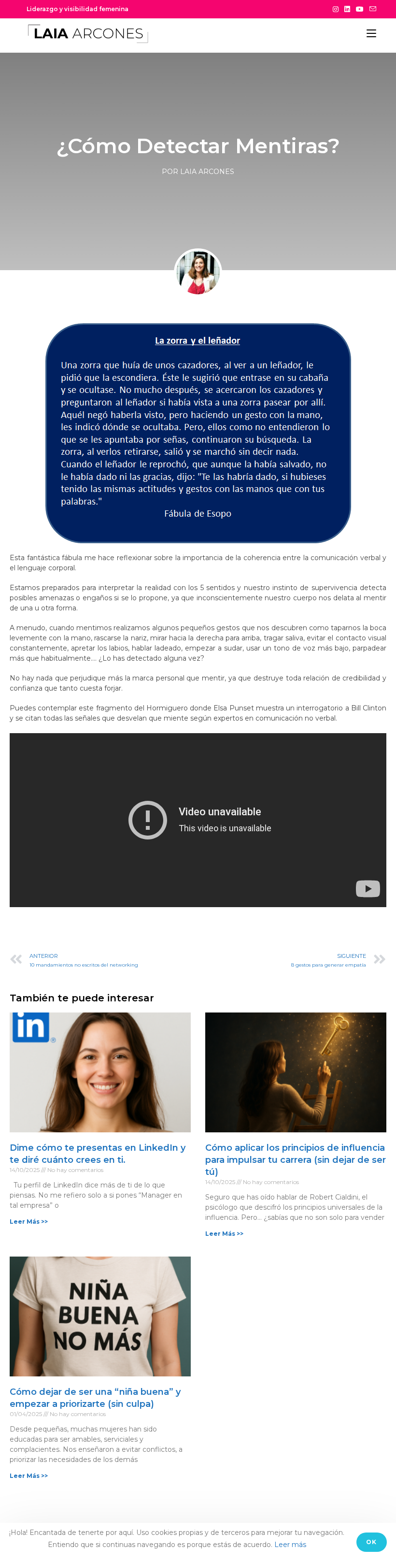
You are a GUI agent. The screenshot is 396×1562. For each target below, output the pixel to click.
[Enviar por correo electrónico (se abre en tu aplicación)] (371, 9)
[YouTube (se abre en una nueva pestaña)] (360, 9)
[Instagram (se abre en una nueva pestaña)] (335, 9)
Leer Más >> (29, 1221)
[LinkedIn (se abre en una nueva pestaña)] (347, 9)
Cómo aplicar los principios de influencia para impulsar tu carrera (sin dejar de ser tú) (295, 1160)
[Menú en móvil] (371, 33)
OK (371, 1542)
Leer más (290, 1544)
